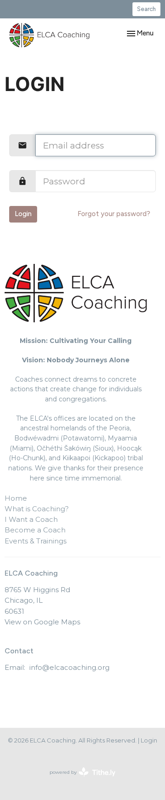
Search (146, 9)
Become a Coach (35, 530)
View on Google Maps (42, 621)
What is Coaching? (37, 508)
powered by (78, 780)
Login (23, 214)
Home (16, 498)
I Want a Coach (31, 519)
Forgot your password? (113, 214)
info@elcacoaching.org (69, 667)
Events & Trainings (35, 541)
